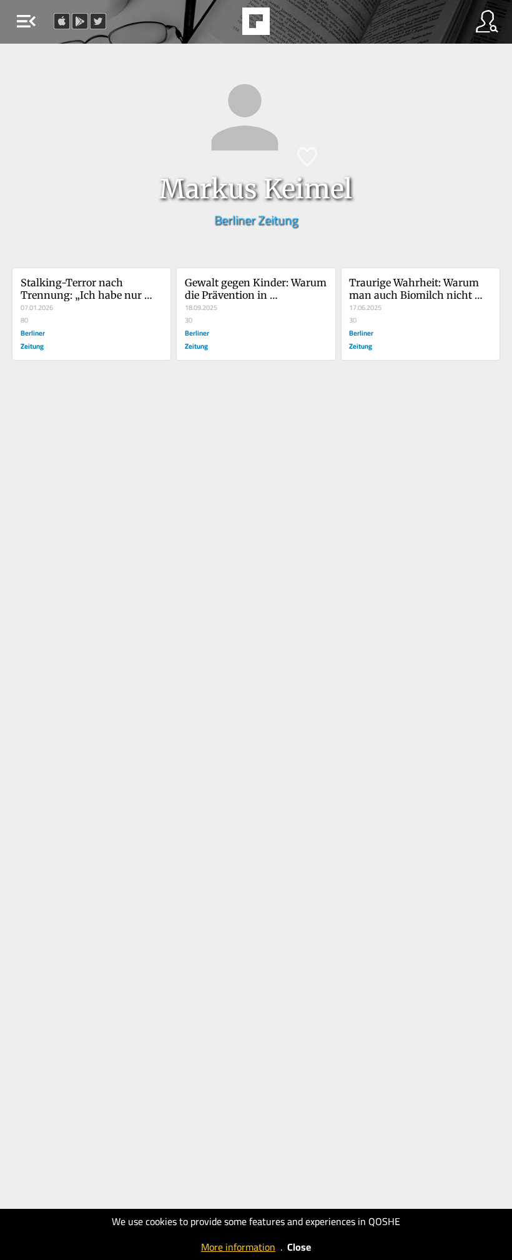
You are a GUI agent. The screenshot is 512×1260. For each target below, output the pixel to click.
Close (299, 1247)
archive (288, 24)
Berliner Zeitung (256, 219)
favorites (221, 24)
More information (238, 1247)
